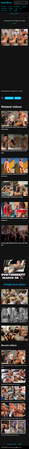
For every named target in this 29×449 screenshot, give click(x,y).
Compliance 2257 (11, 444)
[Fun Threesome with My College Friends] (13, 410)
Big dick (4, 6)
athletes (24, 6)
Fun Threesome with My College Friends (12, 418)
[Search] (26, 2)
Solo (21, 8)
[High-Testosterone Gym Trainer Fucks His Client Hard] (13, 357)
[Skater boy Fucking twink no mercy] (13, 376)
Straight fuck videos (14, 284)
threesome (4, 10)
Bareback (4, 8)
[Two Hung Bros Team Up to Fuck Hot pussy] (13, 393)
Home (11, 13)
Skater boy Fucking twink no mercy (10, 384)
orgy (16, 8)
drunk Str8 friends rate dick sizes (10, 435)
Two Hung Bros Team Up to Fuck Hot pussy (12, 401)
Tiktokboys (17, 6)
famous (10, 6)
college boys (9, 98)
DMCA (20, 444)
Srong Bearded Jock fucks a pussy (12, 197)
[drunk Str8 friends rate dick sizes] (13, 427)
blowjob (11, 8)
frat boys (17, 98)
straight (15, 10)
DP (10, 10)
